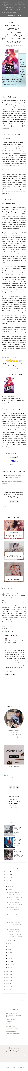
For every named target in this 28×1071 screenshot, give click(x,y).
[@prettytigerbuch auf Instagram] (14, 787)
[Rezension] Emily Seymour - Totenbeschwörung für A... (15, 917)
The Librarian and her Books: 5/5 (14, 475)
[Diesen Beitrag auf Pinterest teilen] (17, 501)
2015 (7, 989)
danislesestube (10, 1026)
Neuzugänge (14, 803)
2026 (7, 871)
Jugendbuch (10, 46)
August (10, 946)
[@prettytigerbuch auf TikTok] (17, 787)
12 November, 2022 (10, 598)
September (11, 943)
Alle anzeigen (21, 1038)
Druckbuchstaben (11, 1024)
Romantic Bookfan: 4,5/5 (14, 477)
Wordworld (9, 1021)
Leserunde (14, 811)
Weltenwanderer (10, 1019)
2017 (7, 983)
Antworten (7, 631)
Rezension (18, 46)
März (9, 961)
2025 (7, 874)
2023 (7, 880)
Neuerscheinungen (14, 801)
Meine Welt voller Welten (13, 1033)
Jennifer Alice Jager (16, 45)
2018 (7, 980)
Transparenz (15, 1067)
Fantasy (7, 45)
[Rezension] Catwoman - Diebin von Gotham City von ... (15, 924)
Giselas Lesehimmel (11, 1013)
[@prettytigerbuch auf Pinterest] (10, 787)
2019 (7, 977)
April (9, 958)
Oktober (10, 940)
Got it (19, 15)
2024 (7, 877)
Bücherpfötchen (10, 1036)
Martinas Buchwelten (12, 1028)
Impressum (7, 1067)
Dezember (11, 886)
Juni (9, 952)
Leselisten (14, 809)
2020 (7, 974)
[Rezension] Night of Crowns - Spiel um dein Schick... (14, 910)
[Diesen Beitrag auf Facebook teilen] (15, 501)
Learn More (11, 15)
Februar (10, 964)
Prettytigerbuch (16, 1064)
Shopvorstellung (14, 813)
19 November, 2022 (13, 643)
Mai (9, 955)
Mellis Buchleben (11, 1031)
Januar (10, 967)
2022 (7, 883)
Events (14, 807)
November (11, 889)
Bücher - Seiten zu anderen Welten (14, 1016)
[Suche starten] (22, 1000)
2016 (7, 986)
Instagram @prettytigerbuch (14, 1050)
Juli (9, 949)
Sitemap (22, 1067)
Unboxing (14, 805)
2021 (7, 971)
